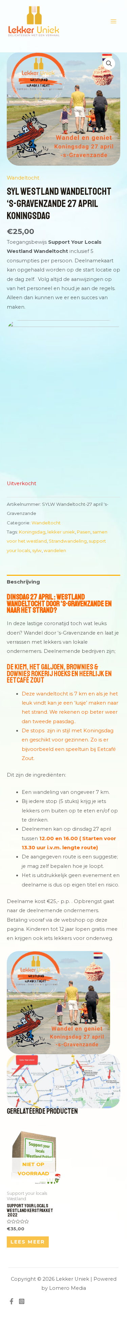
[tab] (63, 582)
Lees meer (27, 1242)
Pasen (83, 532)
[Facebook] (11, 1301)
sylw (37, 550)
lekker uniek (61, 532)
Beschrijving (23, 582)
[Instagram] (22, 1301)
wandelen (55, 550)
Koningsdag (32, 532)
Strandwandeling (68, 541)
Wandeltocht (23, 178)
